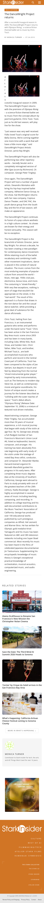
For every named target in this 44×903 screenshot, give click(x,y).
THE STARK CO (34, 868)
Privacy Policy (25, 900)
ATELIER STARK (34, 885)
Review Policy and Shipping (11, 900)
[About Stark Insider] (22, 795)
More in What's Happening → (22, 730)
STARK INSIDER (34, 874)
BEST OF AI (35, 843)
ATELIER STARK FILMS (28, 851)
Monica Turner (14, 37)
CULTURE (36, 838)
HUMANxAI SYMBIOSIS (28, 856)
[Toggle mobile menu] (39, 2)
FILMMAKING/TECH (30, 847)
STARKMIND (35, 879)
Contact (33, 900)
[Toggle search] (33, 2)
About (40, 900)
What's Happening (12, 10)
